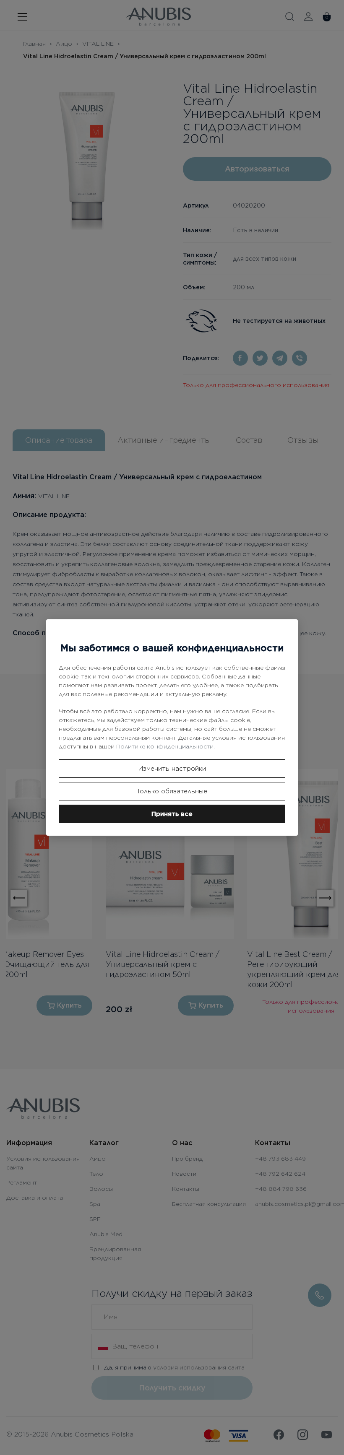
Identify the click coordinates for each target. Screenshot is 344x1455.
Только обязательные (172, 791)
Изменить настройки (172, 768)
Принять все (172, 814)
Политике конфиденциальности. (165, 746)
